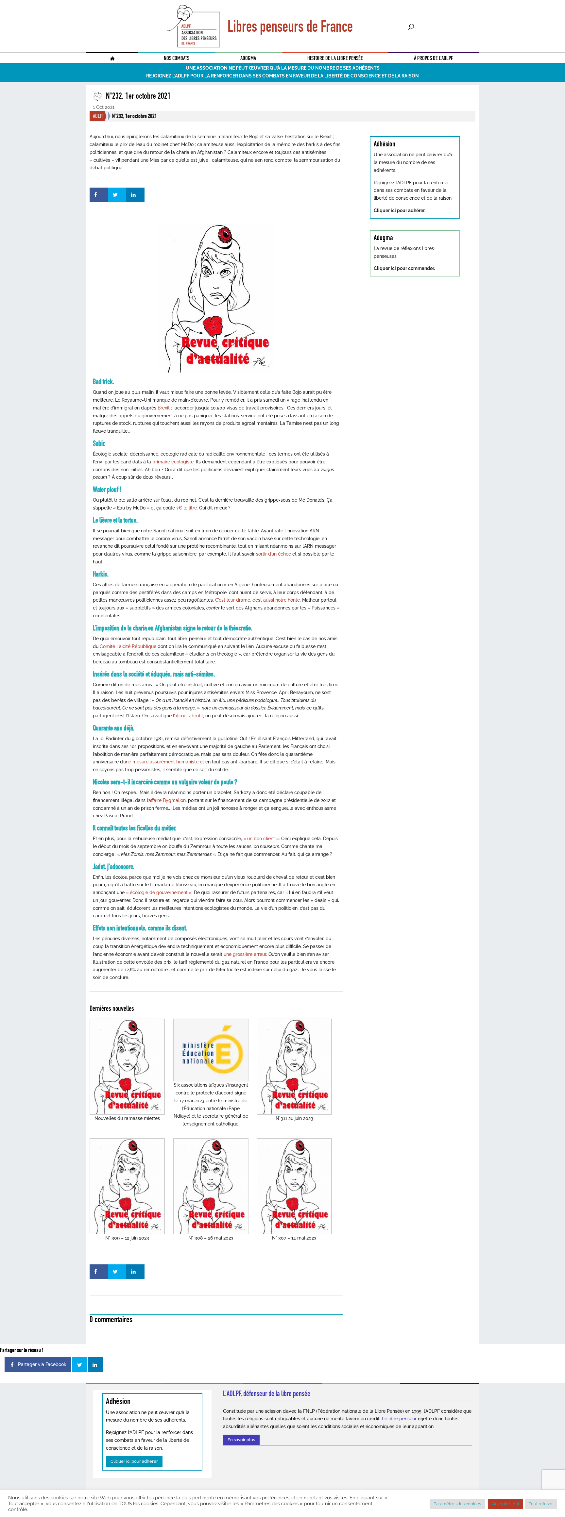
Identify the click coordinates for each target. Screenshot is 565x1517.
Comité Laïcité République (128, 646)
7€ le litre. (186, 507)
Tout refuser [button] (541, 1503)
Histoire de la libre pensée (335, 58)
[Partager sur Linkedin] (135, 195)
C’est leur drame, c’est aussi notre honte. (258, 600)
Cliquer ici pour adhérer (134, 1461)
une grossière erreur (245, 954)
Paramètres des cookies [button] (457, 1503)
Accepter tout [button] (505, 1503)
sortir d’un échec (274, 554)
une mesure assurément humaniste (160, 761)
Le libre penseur (399, 1418)
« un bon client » (261, 838)
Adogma (248, 58)
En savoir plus (241, 1439)
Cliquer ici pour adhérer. (399, 210)
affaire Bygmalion (167, 800)
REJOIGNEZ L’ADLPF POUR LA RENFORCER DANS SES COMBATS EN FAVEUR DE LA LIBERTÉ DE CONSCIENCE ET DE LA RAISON (282, 75)
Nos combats (176, 58)
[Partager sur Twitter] (117, 195)
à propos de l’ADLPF (433, 58)
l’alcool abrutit (188, 715)
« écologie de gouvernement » (159, 892)
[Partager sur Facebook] (99, 195)
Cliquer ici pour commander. (404, 268)
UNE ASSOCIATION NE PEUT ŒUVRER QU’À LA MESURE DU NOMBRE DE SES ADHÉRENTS (283, 68)
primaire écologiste (172, 461)
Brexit (164, 407)
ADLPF (99, 116)
